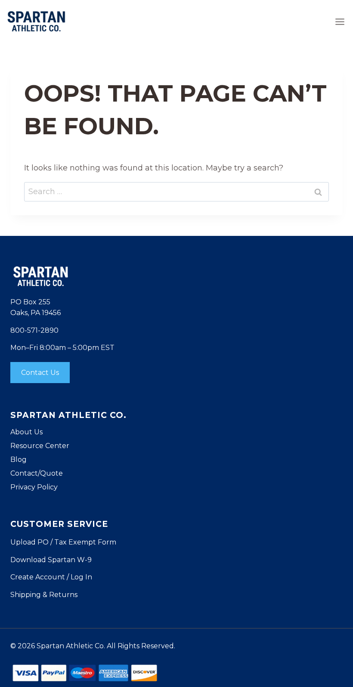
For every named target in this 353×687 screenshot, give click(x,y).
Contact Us (40, 372)
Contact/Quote (36, 473)
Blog (18, 459)
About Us (26, 432)
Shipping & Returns (43, 595)
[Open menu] (340, 21)
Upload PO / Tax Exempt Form (63, 542)
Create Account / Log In (51, 577)
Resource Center (39, 446)
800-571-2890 (34, 330)
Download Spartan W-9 (51, 560)
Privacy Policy (34, 487)
